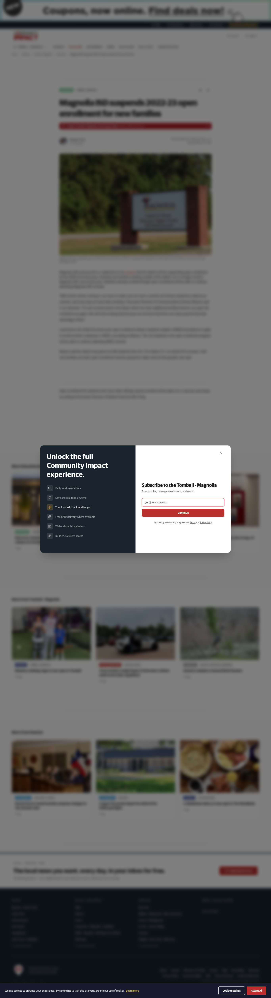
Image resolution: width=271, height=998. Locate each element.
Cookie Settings (232, 990)
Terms (193, 522)
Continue (183, 512)
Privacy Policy (205, 522)
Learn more (132, 990)
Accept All (256, 990)
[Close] (221, 453)
